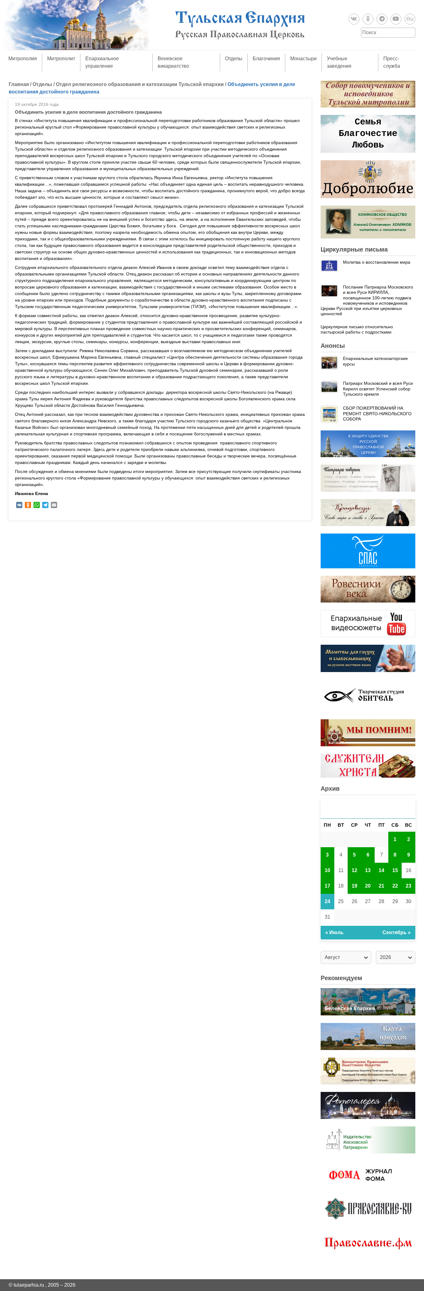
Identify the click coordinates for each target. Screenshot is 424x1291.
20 (368, 886)
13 (368, 870)
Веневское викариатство (173, 62)
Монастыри (303, 58)
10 (327, 870)
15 (395, 870)
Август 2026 (368, 808)
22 (395, 886)
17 (327, 886)
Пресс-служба (391, 62)
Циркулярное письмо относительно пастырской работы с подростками (357, 329)
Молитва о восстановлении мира (376, 262)
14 (381, 870)
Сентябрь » (396, 932)
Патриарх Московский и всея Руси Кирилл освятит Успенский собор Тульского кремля (378, 389)
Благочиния (266, 58)
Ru (409, 19)
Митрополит (61, 58)
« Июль (334, 932)
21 (381, 886)
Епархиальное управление (102, 62)
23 (408, 886)
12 (354, 870)
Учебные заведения (339, 62)
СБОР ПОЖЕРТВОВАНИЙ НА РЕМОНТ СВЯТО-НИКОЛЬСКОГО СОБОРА (377, 413)
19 (354, 886)
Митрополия (22, 58)
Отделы (233, 58)
